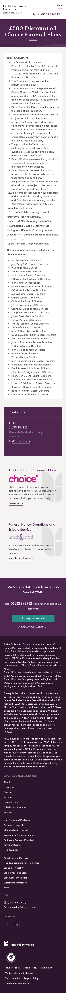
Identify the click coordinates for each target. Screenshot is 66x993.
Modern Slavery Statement (19, 973)
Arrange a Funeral (33, 618)
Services (8, 792)
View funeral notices (21, 558)
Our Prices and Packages (17, 820)
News (6, 887)
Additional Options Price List (19, 839)
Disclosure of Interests (15, 882)
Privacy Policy (12, 967)
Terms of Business (13, 844)
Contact (8, 812)
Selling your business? (15, 872)
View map (14, 436)
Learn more (16, 503)
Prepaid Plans (11, 802)
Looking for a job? (13, 867)
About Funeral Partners (16, 857)
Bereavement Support (15, 877)
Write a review (21, 441)
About (7, 782)
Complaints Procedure (17, 983)
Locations (9, 787)
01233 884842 (50, 14)
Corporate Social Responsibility (21, 978)
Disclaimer (46, 967)
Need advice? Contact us (33, 626)
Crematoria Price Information (19, 834)
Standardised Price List (16, 830)
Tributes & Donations (15, 807)
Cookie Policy (30, 967)
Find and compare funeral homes (21, 862)
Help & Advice (11, 849)
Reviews (8, 797)
